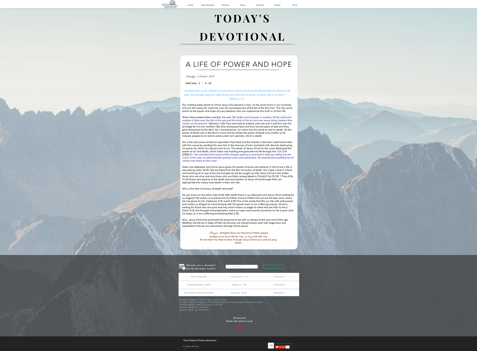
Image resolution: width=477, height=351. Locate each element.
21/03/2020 (279, 277)
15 (185, 154)
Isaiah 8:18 (229, 201)
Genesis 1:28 (217, 123)
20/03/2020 (279, 285)
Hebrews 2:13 (214, 201)
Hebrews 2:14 (236, 98)
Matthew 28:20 (191, 222)
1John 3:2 (188, 210)
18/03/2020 (279, 293)
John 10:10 (202, 170)
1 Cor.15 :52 (272, 176)
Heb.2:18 (233, 213)
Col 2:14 (282, 151)
